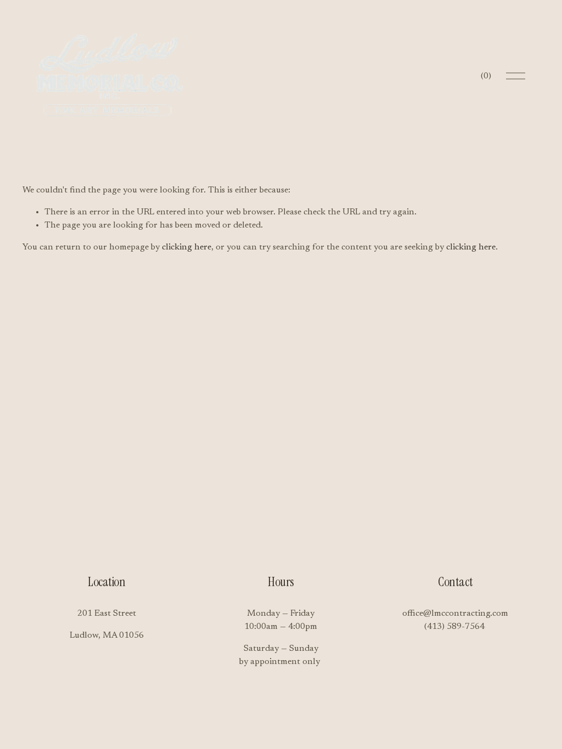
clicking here (186, 247)
